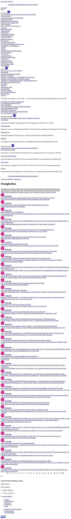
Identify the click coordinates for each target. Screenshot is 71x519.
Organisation (4, 72)
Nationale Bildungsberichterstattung (11, 51)
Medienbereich (5, 132)
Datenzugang (5, 162)
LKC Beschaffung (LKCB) (9, 113)
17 (51, 473)
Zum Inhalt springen (7, 1)
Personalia (31, 189)
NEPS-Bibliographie (7, 36)
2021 (21, 190)
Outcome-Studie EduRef (8, 42)
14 (42, 473)
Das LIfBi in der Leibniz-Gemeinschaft (12, 101)
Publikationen (22, 4)
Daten (5, 189)
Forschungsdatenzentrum (8, 150)
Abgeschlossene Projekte (8, 57)
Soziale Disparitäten (6, 19)
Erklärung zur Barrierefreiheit (13, 509)
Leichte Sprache (9, 511)
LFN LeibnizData (6, 105)
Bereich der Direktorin (7, 75)
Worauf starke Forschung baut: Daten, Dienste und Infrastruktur (19, 148)
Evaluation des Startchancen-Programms (12, 44)
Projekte (37, 189)
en (37, 4)
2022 (18, 190)
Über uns (3, 95)
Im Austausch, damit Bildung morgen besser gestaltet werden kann (20, 118)
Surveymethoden (6, 24)
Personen (15, 4)
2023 (15, 190)
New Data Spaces (6, 52)
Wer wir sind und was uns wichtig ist (11, 70)
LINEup (3, 49)
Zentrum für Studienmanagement (10, 82)
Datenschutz (8, 504)
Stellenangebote (9, 501)
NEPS (26, 189)
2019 (28, 190)
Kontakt (10, 4)
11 (33, 473)
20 (60, 473)
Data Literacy (5, 41)
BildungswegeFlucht (7, 39)
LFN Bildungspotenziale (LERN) (10, 103)
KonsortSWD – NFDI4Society (10, 46)
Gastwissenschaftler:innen (8, 92)
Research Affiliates (6, 90)
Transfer (47, 189)
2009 (61, 190)
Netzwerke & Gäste (6, 87)
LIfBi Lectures (5, 94)
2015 (41, 190)
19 (57, 473)
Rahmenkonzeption (6, 29)
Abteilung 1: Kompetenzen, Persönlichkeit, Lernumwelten (18, 77)
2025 (8, 190)
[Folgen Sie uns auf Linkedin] (1, 517)
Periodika (3, 138)
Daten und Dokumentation (8, 156)
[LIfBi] (3, 8)
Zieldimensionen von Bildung (9, 21)
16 (48, 473)
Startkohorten (5, 32)
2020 (25, 190)
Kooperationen (5, 89)
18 (54, 473)
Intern (6, 506)
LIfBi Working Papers (7, 64)
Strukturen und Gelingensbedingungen (12, 18)
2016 (38, 190)
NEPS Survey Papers (7, 62)
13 (39, 473)
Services (3, 168)
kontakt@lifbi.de (7, 496)
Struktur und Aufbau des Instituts (10, 74)
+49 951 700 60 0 (7, 490)
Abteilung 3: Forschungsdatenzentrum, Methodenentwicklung (19, 80)
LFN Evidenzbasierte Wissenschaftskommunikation (16, 106)
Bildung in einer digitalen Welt (10, 23)
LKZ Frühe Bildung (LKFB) (9, 108)
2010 (58, 190)
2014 (45, 190)
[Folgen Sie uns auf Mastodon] (5, 517)
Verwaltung (4, 84)
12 (36, 473)
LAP (8, 189)
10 (31, 473)
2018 (31, 190)
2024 (11, 190)
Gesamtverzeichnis (6, 61)
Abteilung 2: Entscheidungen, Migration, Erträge (15, 79)
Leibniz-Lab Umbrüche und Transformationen (14, 111)
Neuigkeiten (4, 120)
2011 (55, 190)
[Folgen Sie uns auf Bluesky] (3, 517)
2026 (5, 190)
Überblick (4, 28)
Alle (2, 189)
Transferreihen (5, 66)
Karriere (28, 4)
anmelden (34, 4)
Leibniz (13, 189)
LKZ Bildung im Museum (8, 110)
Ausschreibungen (9, 512)
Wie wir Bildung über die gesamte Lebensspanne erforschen (18, 14)
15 (45, 473)
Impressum (7, 503)
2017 (35, 190)
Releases (42, 189)
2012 (51, 190)
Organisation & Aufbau (7, 34)
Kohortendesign (5, 31)
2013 (48, 190)
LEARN (3, 47)
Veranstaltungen (5, 126)
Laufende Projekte (6, 56)
